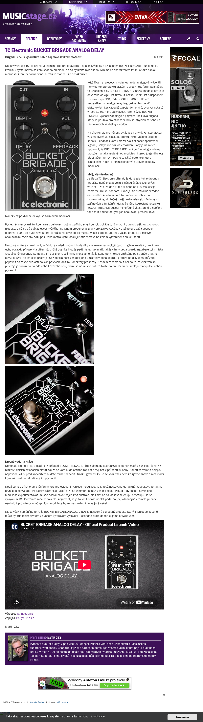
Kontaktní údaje (37, 702)
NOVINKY (10, 38)
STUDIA (122, 38)
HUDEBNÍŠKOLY (101, 38)
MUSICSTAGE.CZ (78, 2)
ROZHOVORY (54, 38)
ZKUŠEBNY (143, 38)
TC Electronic (25, 613)
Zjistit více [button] (98, 716)
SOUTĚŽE (165, 38)
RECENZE (31, 38)
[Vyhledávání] (198, 39)
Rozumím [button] (182, 717)
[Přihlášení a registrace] (189, 39)
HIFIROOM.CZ (133, 2)
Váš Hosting (62, 702)
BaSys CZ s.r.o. (25, 618)
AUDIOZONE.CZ (48, 2)
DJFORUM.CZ (106, 2)
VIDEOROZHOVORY (79, 38)
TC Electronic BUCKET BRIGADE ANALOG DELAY (54, 50)
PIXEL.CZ (158, 2)
